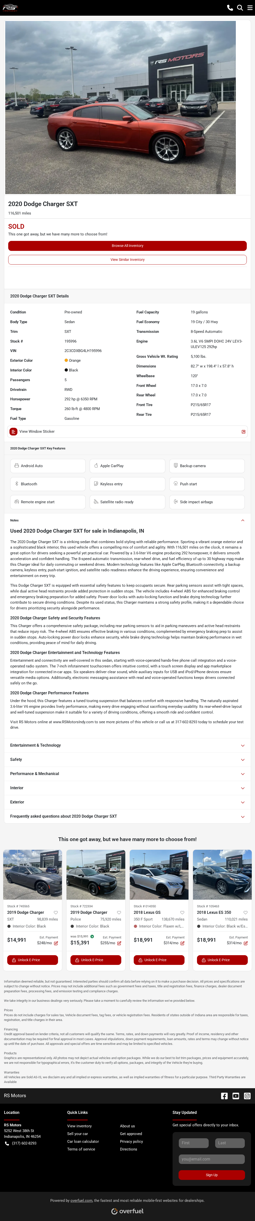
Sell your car (77, 1134)
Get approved (131, 1134)
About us (127, 1126)
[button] (230, 8)
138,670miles (173, 919)
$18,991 (143, 940)
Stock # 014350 (145, 906)
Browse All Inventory (127, 246)
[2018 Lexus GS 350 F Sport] (159, 875)
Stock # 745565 (18, 906)
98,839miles (47, 919)
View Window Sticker (37, 431)
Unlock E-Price (29, 960)
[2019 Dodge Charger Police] (95, 875)
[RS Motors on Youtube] (234, 1095)
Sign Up (212, 1175)
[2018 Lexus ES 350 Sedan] (222, 875)
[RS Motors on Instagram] (245, 1095)
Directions (128, 1149)
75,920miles (110, 919)
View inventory (79, 1126)
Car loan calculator (83, 1141)
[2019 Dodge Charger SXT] (32, 875)
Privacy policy (131, 1141)
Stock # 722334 (81, 906)
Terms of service (81, 1149)
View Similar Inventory (128, 260)
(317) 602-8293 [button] (24, 1143)
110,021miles (236, 919)
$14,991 (16, 940)
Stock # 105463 (208, 906)
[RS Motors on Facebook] (222, 1095)
